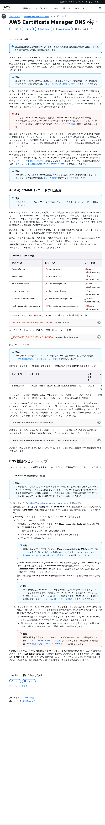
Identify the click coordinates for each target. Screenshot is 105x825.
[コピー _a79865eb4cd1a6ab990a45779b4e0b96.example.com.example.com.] (99, 440)
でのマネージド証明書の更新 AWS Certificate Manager (40, 163)
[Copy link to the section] (7, 190)
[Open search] (100, 8)
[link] (59, 16)
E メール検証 (69, 123)
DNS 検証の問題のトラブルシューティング (37, 358)
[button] (18, 39)
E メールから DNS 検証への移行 (60, 83)
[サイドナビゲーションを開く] (4, 16)
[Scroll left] (21, 8)
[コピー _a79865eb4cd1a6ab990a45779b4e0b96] (99, 422)
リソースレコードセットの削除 (27, 160)
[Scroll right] (86, 8)
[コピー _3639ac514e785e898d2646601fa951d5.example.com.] (99, 322)
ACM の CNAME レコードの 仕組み (45, 640)
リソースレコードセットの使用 (58, 598)
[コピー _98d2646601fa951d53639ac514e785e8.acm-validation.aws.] (99, 337)
